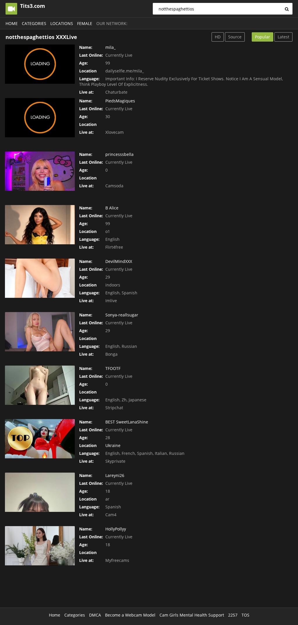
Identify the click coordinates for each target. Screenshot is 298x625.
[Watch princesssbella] (40, 171)
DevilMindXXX (118, 261)
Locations (61, 23)
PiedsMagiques (120, 101)
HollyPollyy (115, 529)
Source (235, 37)
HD (218, 37)
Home (12, 23)
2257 (232, 615)
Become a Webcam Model (130, 615)
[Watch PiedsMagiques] (40, 117)
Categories (34, 23)
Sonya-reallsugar (121, 315)
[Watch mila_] (40, 64)
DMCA (95, 615)
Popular (262, 37)
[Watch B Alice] (40, 224)
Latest (283, 37)
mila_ (110, 47)
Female (84, 23)
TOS (245, 615)
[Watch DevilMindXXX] (40, 278)
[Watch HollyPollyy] (40, 545)
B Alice (111, 208)
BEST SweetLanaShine (126, 422)
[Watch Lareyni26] (40, 492)
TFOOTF (112, 368)
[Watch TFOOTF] (40, 385)
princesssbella (119, 154)
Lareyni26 (114, 475)
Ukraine (112, 445)
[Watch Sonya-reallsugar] (40, 331)
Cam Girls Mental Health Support (191, 615)
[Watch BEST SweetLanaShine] (40, 438)
